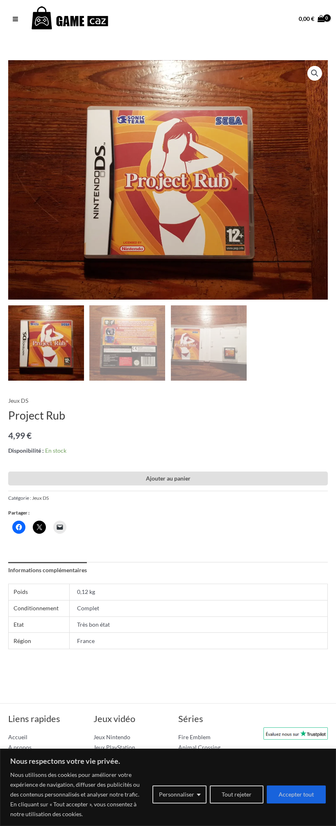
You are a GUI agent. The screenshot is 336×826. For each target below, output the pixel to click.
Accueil (17, 736)
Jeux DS (18, 400)
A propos (20, 747)
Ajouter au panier (168, 478)
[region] (168, 787)
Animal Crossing (199, 747)
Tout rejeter (237, 794)
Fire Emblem (194, 736)
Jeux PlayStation (114, 747)
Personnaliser (176, 794)
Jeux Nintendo (111, 736)
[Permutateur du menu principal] (15, 19)
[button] (314, 73)
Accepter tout (296, 794)
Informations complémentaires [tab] (47, 569)
